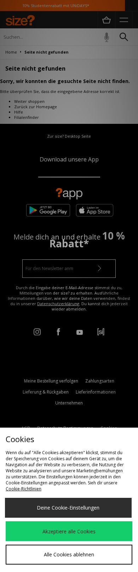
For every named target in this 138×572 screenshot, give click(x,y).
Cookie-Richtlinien (23, 489)
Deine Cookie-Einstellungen (68, 507)
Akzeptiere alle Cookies (69, 531)
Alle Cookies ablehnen (69, 554)
